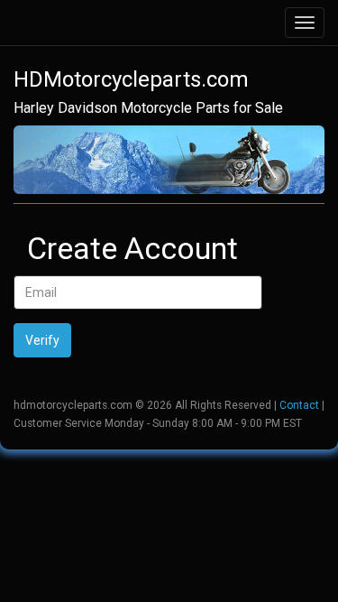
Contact (299, 405)
